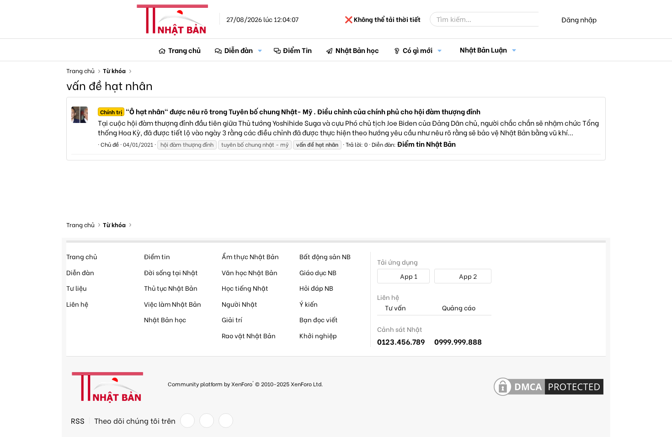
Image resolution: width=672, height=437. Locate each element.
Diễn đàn (238, 50)
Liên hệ (77, 304)
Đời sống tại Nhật (171, 272)
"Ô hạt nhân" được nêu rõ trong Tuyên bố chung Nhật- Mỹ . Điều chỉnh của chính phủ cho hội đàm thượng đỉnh (290, 111)
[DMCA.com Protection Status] (548, 387)
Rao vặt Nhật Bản (249, 335)
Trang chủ (184, 50)
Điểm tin (157, 256)
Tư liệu (76, 288)
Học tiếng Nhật (245, 288)
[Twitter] (206, 420)
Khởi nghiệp (318, 335)
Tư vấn (395, 308)
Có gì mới (417, 50)
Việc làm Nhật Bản (172, 304)
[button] (260, 50)
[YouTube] (226, 420)
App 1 (408, 276)
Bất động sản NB (325, 256)
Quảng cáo (458, 308)
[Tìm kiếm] (545, 19)
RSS (78, 420)
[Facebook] (187, 420)
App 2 (467, 276)
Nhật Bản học (357, 50)
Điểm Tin (297, 50)
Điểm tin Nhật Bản (426, 144)
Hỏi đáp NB (316, 288)
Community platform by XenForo (245, 383)
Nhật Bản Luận (483, 49)
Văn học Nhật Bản (249, 272)
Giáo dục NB (317, 272)
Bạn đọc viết (318, 319)
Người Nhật (239, 304)
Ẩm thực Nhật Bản (250, 256)
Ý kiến (308, 304)
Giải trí (232, 319)
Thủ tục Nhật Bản (170, 288)
